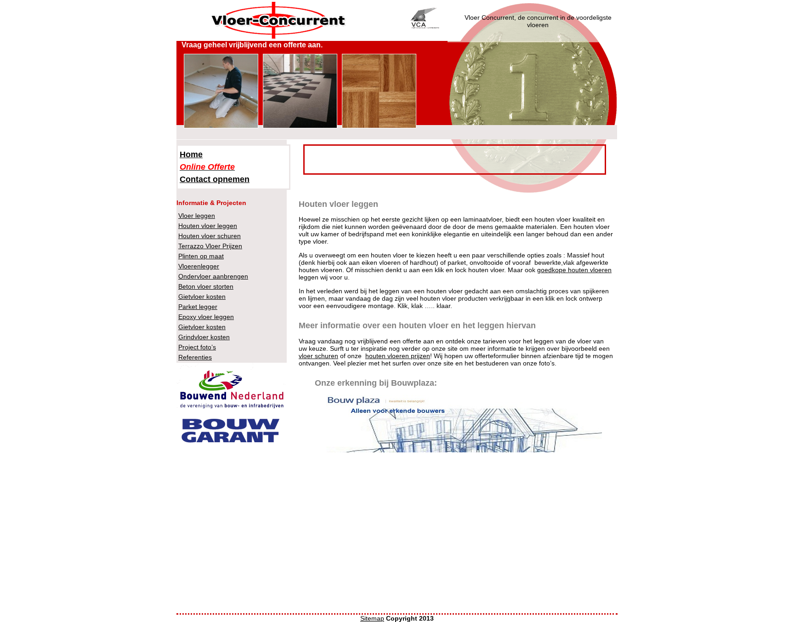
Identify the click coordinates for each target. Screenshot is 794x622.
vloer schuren (318, 356)
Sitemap (372, 618)
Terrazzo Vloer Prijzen (210, 246)
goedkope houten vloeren (574, 270)
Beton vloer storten (205, 286)
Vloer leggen (196, 215)
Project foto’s (197, 347)
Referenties (195, 357)
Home (191, 154)
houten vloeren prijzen (397, 356)
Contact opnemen (215, 179)
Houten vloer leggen (207, 225)
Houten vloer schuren (209, 236)
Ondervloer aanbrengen (213, 276)
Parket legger (197, 306)
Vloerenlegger (198, 266)
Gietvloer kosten (202, 296)
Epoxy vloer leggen (206, 316)
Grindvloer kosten (204, 337)
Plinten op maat (201, 256)
